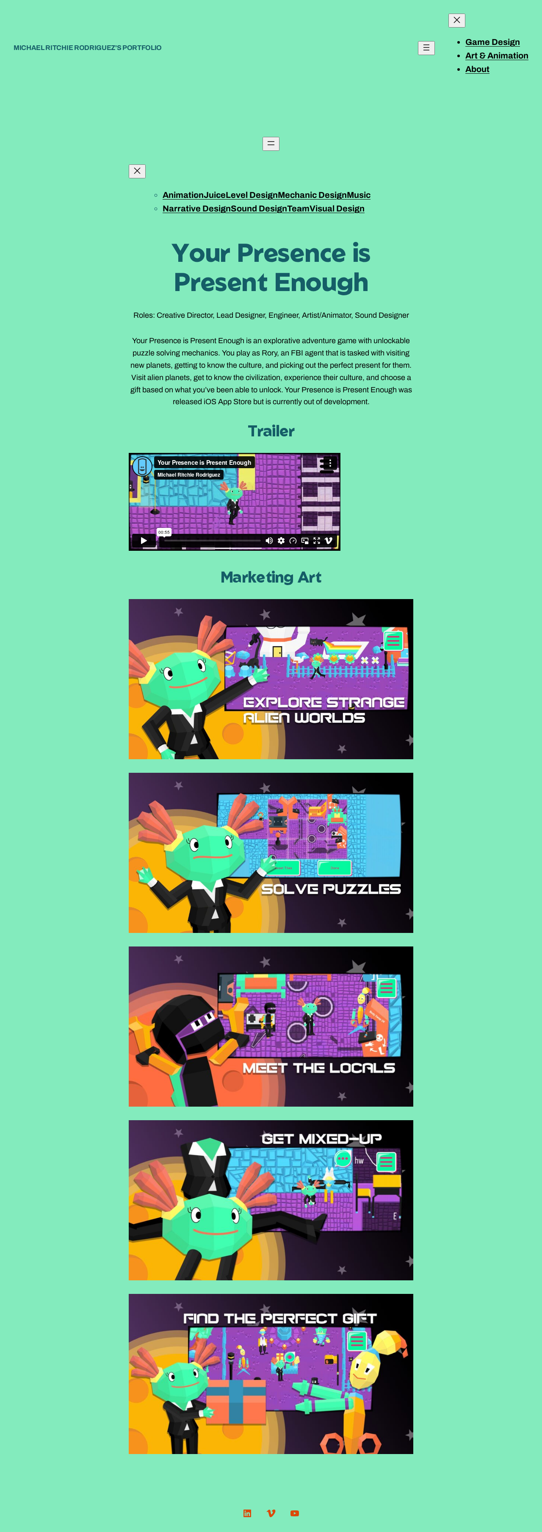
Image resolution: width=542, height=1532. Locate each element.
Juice (215, 195)
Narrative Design (197, 208)
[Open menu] (426, 48)
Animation (183, 195)
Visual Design (337, 208)
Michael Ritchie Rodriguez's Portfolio (88, 47)
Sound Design (259, 208)
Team (298, 208)
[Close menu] (456, 21)
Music (359, 195)
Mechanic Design (312, 195)
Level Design (252, 195)
